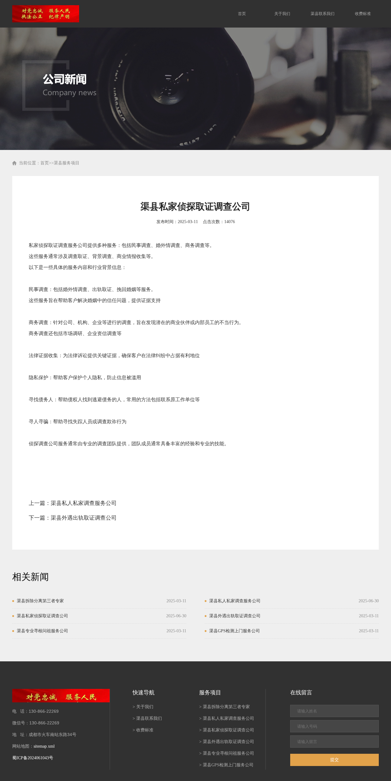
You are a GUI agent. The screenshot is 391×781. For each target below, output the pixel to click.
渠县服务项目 (66, 163)
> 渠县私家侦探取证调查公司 (226, 730)
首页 (242, 13)
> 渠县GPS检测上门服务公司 (226, 765)
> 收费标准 (143, 730)
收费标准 (363, 13)
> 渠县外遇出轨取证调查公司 (226, 741)
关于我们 (282, 13)
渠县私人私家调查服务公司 (84, 503)
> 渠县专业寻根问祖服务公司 (226, 753)
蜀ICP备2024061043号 (32, 758)
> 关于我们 (143, 706)
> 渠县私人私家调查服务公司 (226, 718)
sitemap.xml (44, 746)
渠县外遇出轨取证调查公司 (84, 518)
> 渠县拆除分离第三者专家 (224, 706)
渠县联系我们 (322, 13)
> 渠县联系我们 (147, 718)
